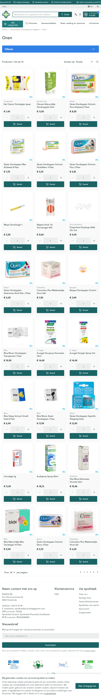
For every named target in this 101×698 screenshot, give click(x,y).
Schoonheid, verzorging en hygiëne (25, 29)
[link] (81, 572)
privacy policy (89, 650)
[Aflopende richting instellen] (97, 62)
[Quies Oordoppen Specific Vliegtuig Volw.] (83, 395)
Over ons (83, 594)
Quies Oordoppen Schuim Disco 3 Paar (50, 543)
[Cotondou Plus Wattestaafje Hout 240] (50, 269)
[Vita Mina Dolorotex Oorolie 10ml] (83, 458)
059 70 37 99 (16, 605)
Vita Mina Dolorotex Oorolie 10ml (79, 480)
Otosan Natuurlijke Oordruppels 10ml (46, 105)
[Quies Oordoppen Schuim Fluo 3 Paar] (83, 146)
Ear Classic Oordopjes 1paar (17, 104)
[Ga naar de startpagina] (6, 14)
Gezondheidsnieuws (89, 601)
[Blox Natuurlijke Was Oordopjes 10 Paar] (17, 521)
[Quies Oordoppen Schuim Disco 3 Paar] (50, 521)
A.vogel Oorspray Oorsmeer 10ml (50, 354)
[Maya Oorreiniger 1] (17, 206)
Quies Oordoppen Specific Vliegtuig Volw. (83, 417)
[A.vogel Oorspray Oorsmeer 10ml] (50, 332)
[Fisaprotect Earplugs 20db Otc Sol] (83, 206)
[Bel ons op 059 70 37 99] (76, 14)
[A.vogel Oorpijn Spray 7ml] (83, 332)
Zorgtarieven (85, 612)
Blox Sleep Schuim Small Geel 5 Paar (16, 417)
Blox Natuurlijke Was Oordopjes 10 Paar (14, 543)
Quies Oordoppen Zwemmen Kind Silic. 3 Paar (17, 292)
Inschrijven (50, 644)
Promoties (33, 23)
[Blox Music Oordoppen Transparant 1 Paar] (17, 332)
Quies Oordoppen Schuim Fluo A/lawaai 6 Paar (82, 105)
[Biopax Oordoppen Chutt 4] (83, 269)
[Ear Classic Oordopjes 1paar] (17, 83)
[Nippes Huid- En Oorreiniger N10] (50, 206)
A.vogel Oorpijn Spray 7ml (82, 353)
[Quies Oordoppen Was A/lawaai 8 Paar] (17, 146)
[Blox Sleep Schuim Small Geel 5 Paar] (17, 395)
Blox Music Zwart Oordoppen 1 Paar (46, 417)
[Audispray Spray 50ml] (50, 458)
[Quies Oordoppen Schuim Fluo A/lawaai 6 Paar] (83, 83)
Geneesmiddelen (48, 23)
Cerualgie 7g (10, 476)
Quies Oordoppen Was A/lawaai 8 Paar (15, 166)
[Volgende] (97, 572)
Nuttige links (85, 597)
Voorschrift (84, 608)
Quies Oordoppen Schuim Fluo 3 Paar (82, 166)
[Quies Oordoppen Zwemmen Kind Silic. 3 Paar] (17, 269)
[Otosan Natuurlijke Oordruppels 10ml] (50, 83)
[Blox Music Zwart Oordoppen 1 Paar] (50, 395)
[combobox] (35, 14)
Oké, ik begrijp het (87, 685)
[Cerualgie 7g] (17, 458)
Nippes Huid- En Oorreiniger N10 (45, 226)
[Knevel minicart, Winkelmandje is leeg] (86, 14)
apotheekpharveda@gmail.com (30, 608)
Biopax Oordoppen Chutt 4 (83, 290)
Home (4, 29)
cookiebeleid (50, 693)
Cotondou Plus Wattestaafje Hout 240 (50, 292)
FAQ (57, 594)
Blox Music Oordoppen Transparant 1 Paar (15, 354)
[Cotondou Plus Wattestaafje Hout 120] (83, 521)
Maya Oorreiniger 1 (13, 224)
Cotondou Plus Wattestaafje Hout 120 (83, 543)
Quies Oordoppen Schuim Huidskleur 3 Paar (50, 166)
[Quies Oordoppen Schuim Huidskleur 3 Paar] (50, 146)
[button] (50, 49)
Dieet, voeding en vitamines (72, 23)
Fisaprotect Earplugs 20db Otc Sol (82, 229)
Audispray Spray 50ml (47, 476)
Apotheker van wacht (89, 605)
